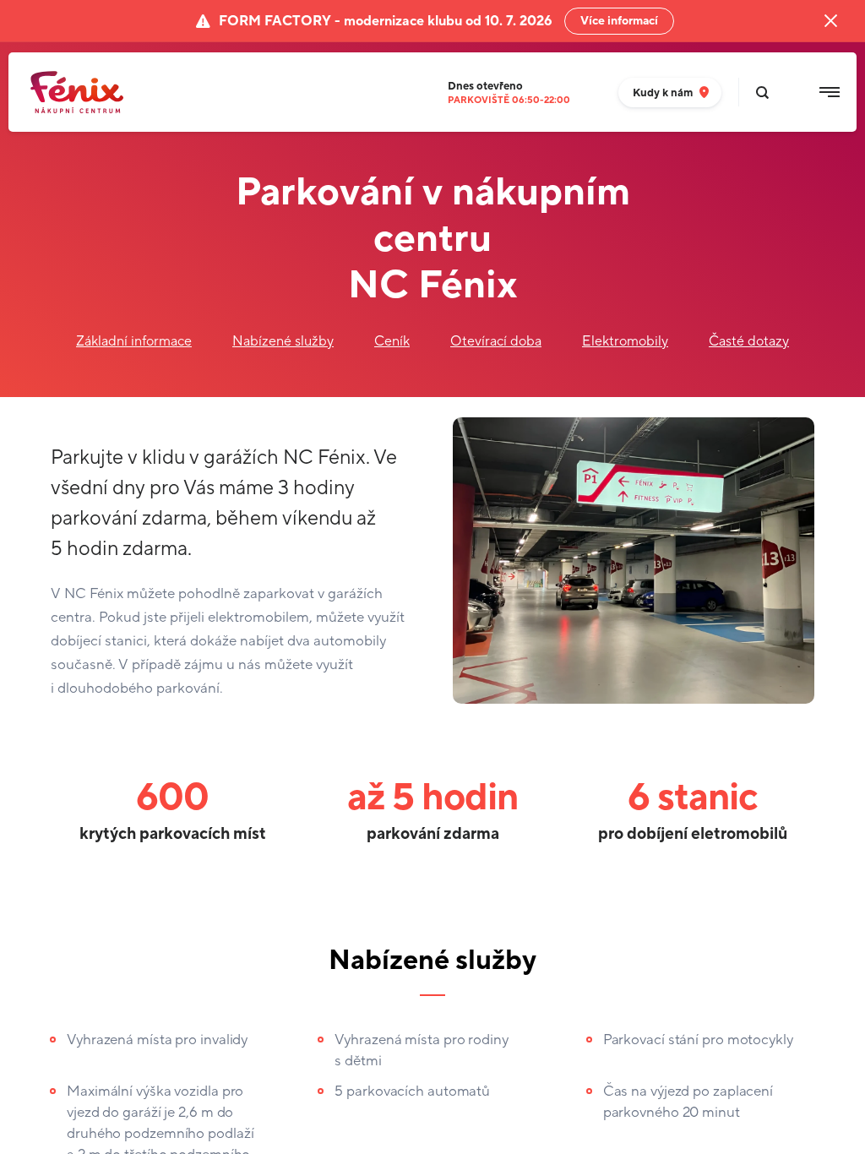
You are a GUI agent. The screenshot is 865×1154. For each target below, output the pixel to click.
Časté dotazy (749, 341)
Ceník (392, 341)
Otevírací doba (495, 341)
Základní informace (134, 341)
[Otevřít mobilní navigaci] (829, 92)
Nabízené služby (283, 341)
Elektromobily (625, 341)
